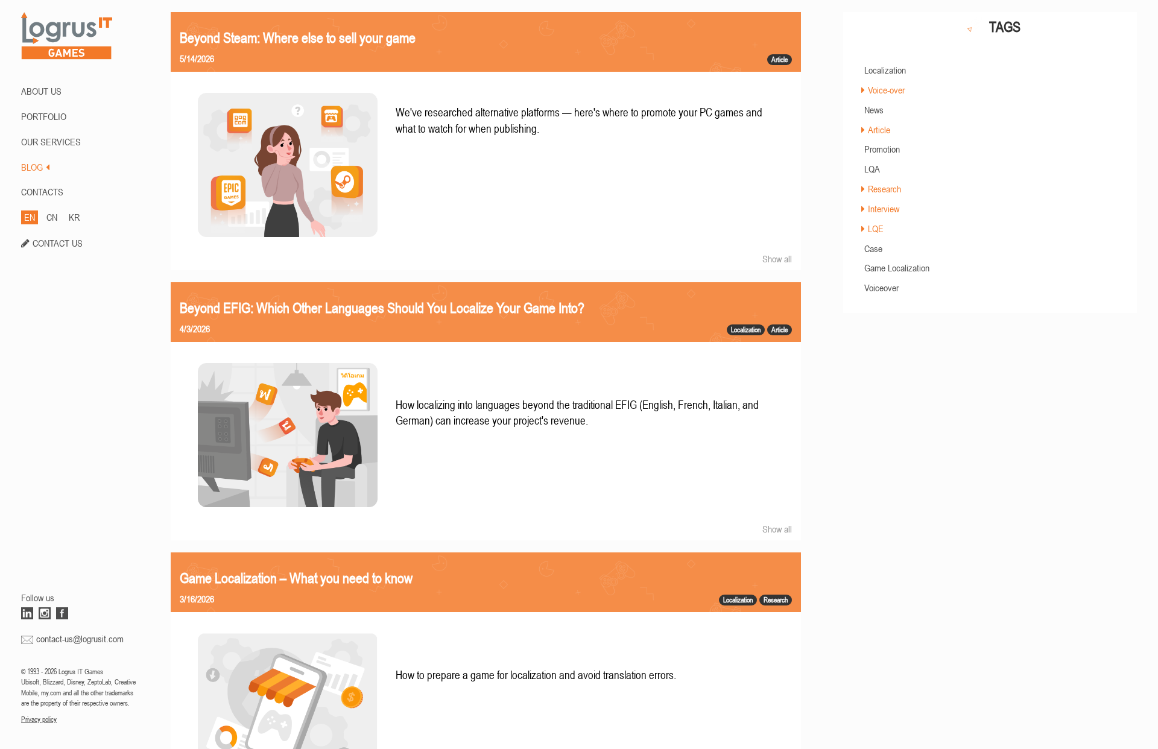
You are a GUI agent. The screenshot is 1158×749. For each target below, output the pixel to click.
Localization (885, 70)
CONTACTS (42, 191)
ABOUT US (41, 91)
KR (74, 217)
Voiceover (881, 287)
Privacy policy (39, 719)
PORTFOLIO (43, 116)
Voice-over (886, 89)
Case (873, 248)
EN (29, 217)
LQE (876, 228)
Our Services (51, 141)
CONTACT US (58, 243)
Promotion (882, 149)
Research (884, 188)
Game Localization (896, 267)
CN (51, 217)
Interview (883, 208)
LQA (872, 168)
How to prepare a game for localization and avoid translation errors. (536, 675)
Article (879, 129)
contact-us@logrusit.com (80, 638)
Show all (777, 258)
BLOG (32, 167)
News (874, 109)
